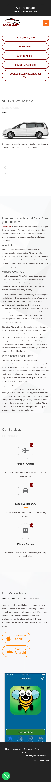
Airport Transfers (25, 464)
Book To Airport (26, 56)
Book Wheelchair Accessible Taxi (25, 75)
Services (28, 749)
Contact (24, 752)
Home (7, 749)
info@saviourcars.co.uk (26, 11)
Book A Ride (25, 47)
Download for (20, 638)
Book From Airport (25, 65)
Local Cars (6, 226)
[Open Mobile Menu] (46, 23)
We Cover (39, 749)
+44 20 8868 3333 (27, 8)
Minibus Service (25, 544)
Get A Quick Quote (25, 38)
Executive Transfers (25, 504)
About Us (17, 749)
